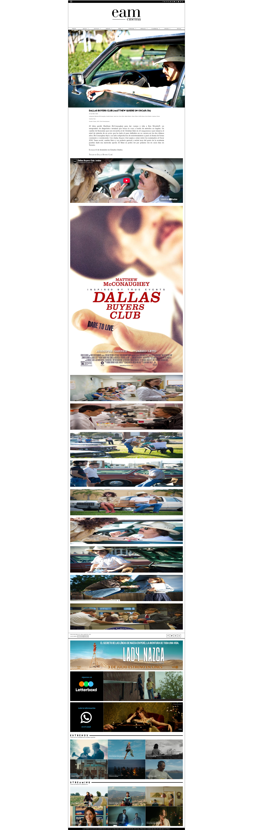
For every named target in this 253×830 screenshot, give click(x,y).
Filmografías (155, 28)
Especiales (143, 28)
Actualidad (80, 636)
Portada (74, 28)
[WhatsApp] (179, 635)
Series (119, 28)
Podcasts (108, 28)
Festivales (96, 28)
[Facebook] (168, 635)
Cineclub (166, 28)
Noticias (179, 28)
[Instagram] (175, 635)
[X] (171, 635)
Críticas (85, 28)
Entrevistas (131, 28)
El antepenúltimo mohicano (95, 5)
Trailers (86, 636)
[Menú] (71, 1)
